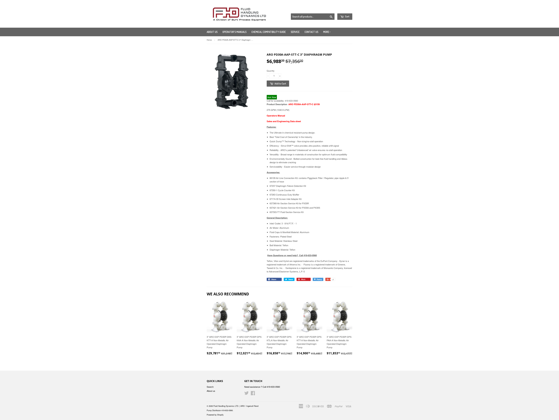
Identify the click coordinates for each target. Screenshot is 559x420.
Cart (347, 16)
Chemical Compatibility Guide (268, 31)
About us (212, 31)
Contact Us (311, 31)
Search (210, 386)
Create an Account (344, 9)
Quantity (270, 70)
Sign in (328, 9)
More (326, 31)
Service (295, 31)
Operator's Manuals (234, 31)
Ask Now (271, 97)
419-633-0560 (291, 100)
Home (209, 39)
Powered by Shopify (215, 414)
